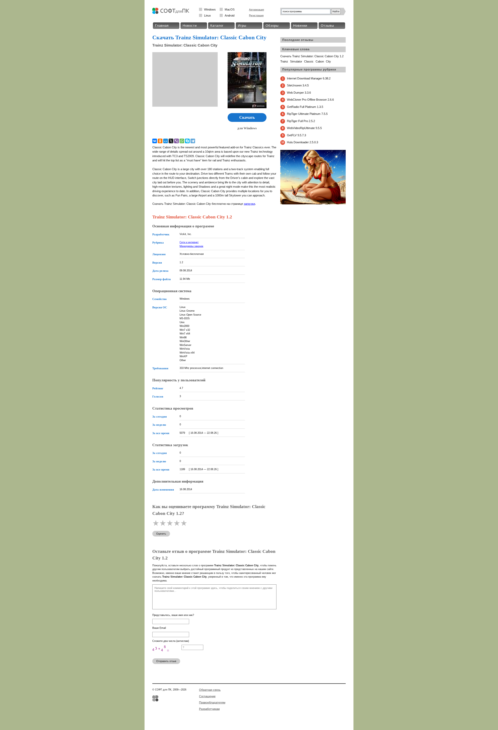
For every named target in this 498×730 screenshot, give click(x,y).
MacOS (230, 9)
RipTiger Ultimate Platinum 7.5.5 (307, 113)
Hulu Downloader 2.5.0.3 (302, 142)
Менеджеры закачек (191, 246)
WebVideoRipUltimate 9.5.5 (304, 128)
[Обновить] (166, 653)
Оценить (161, 533)
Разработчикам (209, 709)
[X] (171, 141)
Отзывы (327, 25)
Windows (210, 9)
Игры (242, 25)
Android (229, 15)
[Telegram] (192, 141)
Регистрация (256, 15)
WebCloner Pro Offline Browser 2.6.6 (310, 99)
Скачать (247, 117)
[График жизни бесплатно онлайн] (313, 203)
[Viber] (176, 141)
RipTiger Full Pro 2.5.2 (301, 121)
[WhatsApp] (182, 141)
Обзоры (272, 25)
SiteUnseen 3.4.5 (298, 85)
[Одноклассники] (160, 141)
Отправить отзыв (166, 661)
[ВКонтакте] (154, 141)
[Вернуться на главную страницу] (171, 12)
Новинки (300, 25)
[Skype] (187, 141)
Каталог (217, 25)
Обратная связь (210, 689)
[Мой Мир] (165, 141)
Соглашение (207, 696)
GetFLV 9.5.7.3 (296, 135)
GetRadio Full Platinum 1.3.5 (305, 106)
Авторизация (256, 9)
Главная (162, 25)
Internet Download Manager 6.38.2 (309, 78)
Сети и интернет (189, 242)
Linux (207, 15)
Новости (190, 25)
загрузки (249, 203)
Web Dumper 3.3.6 (299, 92)
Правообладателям (212, 702)
